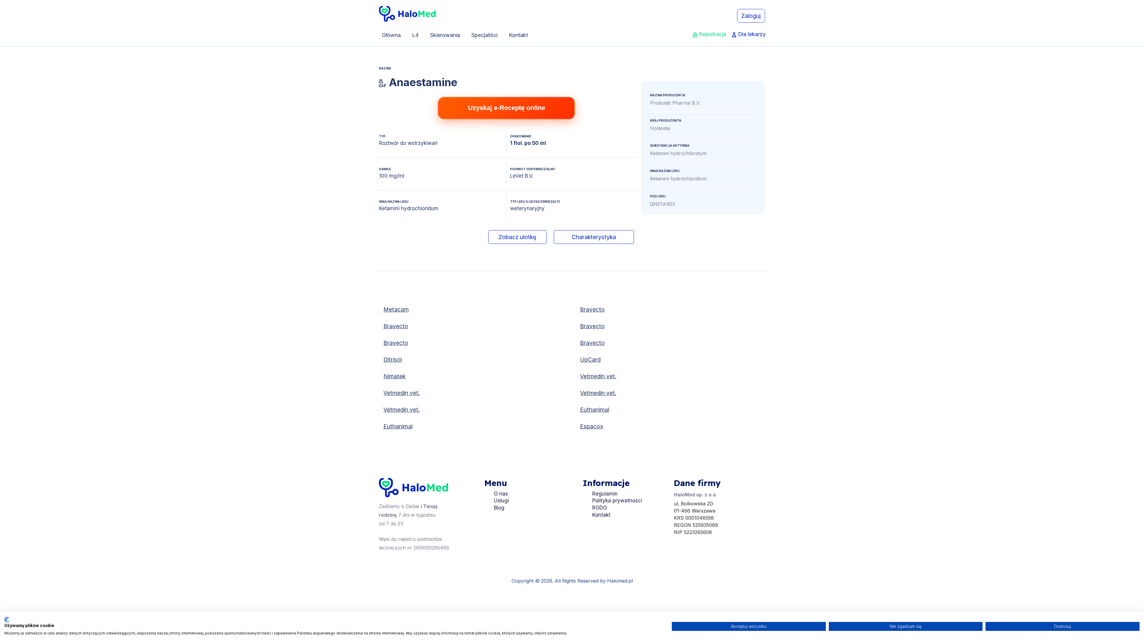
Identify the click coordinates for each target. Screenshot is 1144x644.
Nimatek (394, 376)
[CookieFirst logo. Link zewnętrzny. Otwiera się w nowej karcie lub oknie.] (6, 619)
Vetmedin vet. (598, 376)
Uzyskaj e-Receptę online (506, 108)
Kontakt (518, 35)
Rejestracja (712, 34)
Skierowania (445, 35)
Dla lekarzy (752, 34)
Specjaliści (484, 35)
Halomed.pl (620, 581)
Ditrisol (392, 359)
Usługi (501, 501)
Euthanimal (594, 409)
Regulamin (605, 494)
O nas (501, 494)
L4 (415, 35)
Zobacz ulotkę (517, 237)
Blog (499, 508)
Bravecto (592, 309)
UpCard (590, 359)
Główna (391, 35)
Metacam (396, 309)
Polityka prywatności (617, 501)
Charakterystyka (594, 237)
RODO (599, 508)
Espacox (591, 426)
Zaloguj (751, 15)
